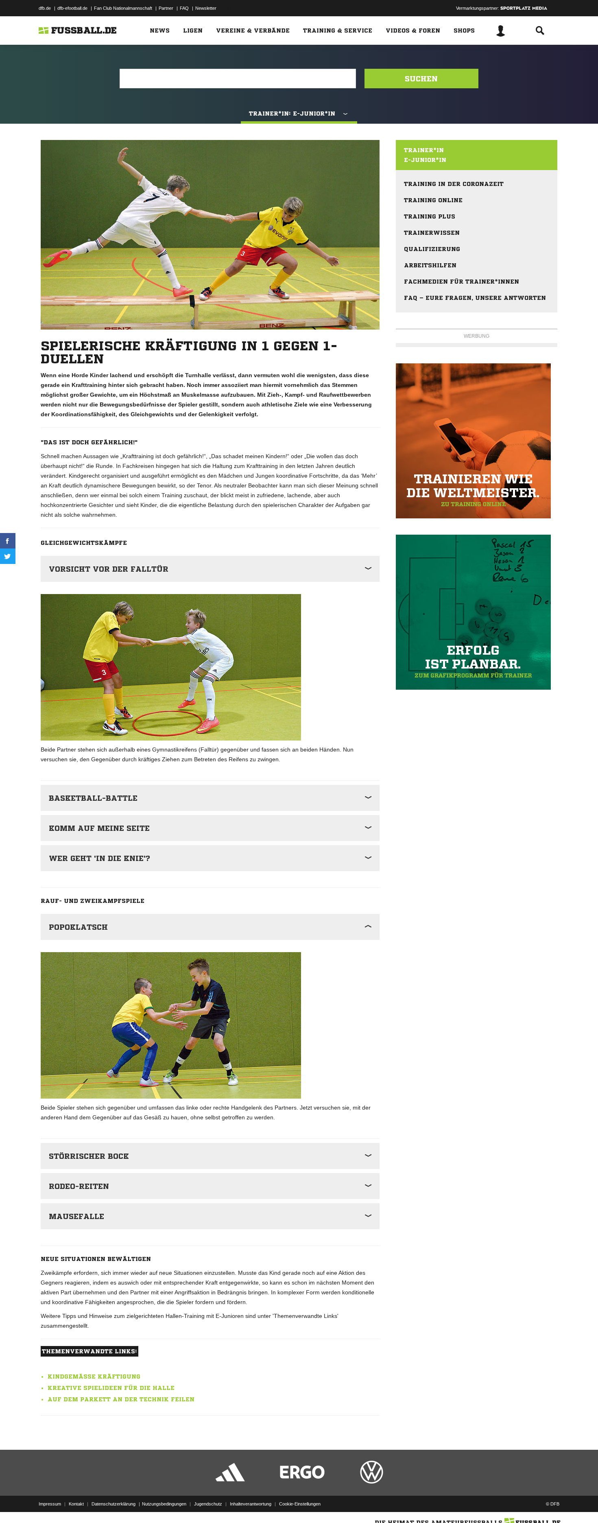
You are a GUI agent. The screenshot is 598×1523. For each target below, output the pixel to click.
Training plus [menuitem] (429, 216)
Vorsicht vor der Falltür (108, 568)
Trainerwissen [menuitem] (432, 233)
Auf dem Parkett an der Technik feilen (121, 1399)
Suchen (421, 78)
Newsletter (205, 8)
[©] (476, 440)
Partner (166, 8)
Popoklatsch (78, 927)
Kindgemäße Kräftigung (94, 1376)
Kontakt (76, 1503)
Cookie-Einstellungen (300, 1503)
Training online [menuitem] (433, 200)
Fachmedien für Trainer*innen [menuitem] (461, 281)
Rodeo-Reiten (79, 1186)
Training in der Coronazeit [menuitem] (454, 184)
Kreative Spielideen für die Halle (111, 1388)
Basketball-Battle (93, 798)
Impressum (50, 1503)
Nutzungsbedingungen (164, 1503)
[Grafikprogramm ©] (476, 612)
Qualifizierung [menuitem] (432, 249)
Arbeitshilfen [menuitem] (430, 265)
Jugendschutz (208, 1503)
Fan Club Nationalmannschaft (123, 8)
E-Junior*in (425, 160)
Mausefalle (76, 1216)
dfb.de (45, 8)
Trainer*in (424, 150)
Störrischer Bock (89, 1156)
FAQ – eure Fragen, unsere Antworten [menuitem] (475, 298)
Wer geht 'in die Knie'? (99, 858)
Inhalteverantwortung (250, 1503)
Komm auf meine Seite (99, 828)
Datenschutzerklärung (113, 1503)
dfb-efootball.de (72, 8)
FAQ (184, 8)
